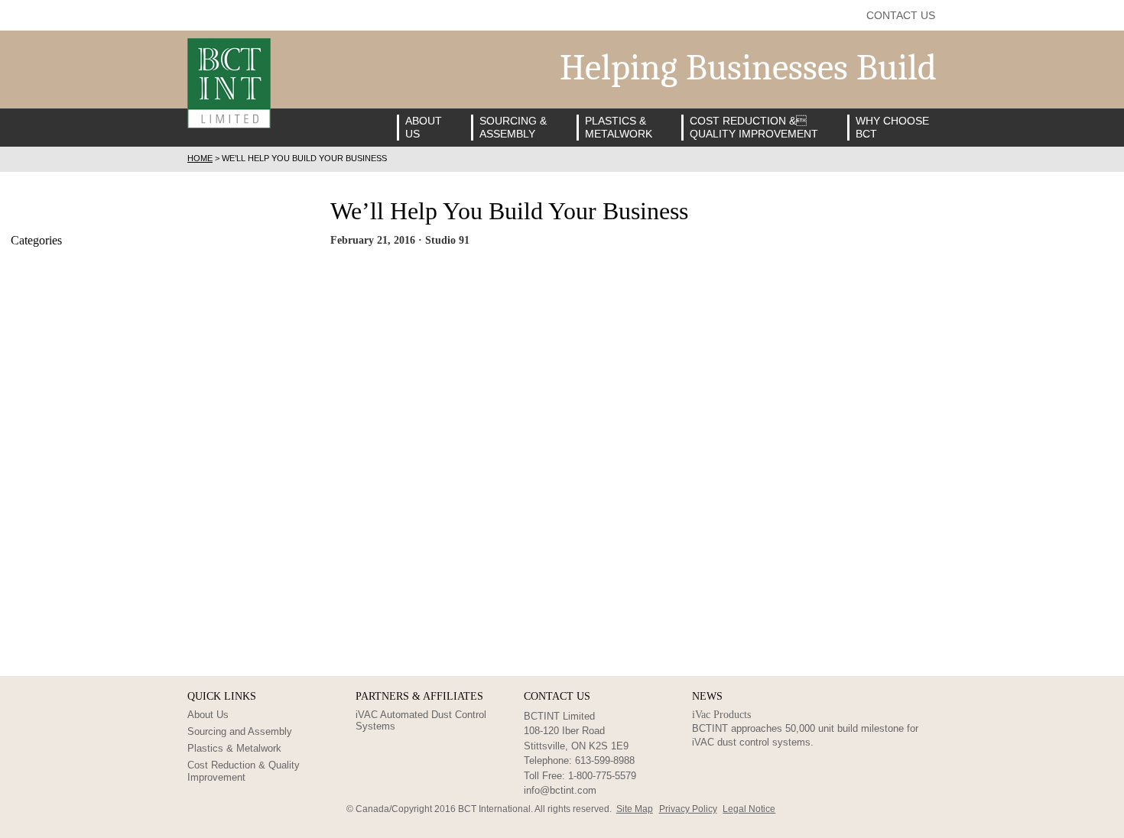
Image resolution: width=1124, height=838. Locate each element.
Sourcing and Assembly (239, 731)
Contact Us (900, 15)
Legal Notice (749, 809)
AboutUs (423, 127)
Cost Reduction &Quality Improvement (754, 127)
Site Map (634, 809)
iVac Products (721, 714)
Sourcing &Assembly (513, 127)
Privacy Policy (688, 809)
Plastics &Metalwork (618, 127)
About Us (208, 714)
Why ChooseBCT (892, 127)
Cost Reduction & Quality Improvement (243, 771)
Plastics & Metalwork (234, 748)
